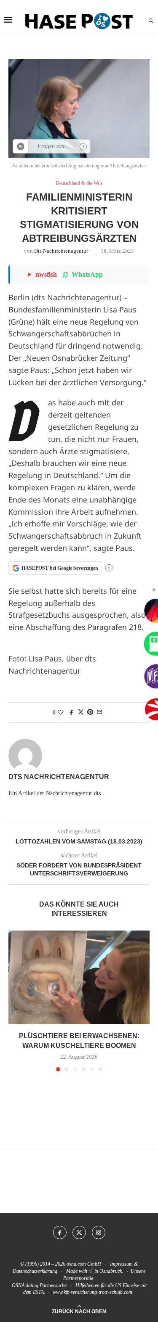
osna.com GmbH (84, 1264)
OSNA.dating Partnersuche (39, 1285)
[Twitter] (79, 1232)
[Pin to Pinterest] (90, 712)
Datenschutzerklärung (35, 1271)
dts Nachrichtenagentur (61, 251)
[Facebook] (60, 1232)
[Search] (151, 21)
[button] (15, 1001)
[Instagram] (98, 1232)
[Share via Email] (99, 712)
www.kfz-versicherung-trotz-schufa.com (92, 1292)
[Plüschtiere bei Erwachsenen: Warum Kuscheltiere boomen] (79, 977)
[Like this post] (61, 712)
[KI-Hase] (21, 146)
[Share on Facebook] (72, 712)
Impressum (121, 1264)
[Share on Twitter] (81, 712)
